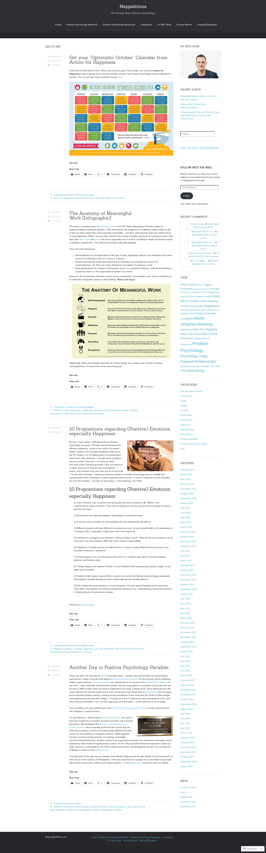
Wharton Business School (124, 679)
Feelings (78, 648)
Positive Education (189, 439)
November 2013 (188, 752)
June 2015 (185, 661)
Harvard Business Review (192, 310)
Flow (66, 410)
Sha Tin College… (199, 260)
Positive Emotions (135, 648)
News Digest (186, 434)
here (120, 77)
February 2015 (187, 680)
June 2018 (185, 512)
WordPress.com (188, 806)
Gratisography (87, 604)
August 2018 (186, 503)
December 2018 (188, 488)
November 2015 (188, 637)
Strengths (205, 366)
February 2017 (187, 565)
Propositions (76, 652)
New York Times (191, 334)
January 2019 (187, 484)
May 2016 (185, 608)
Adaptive (58, 648)
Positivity (117, 810)
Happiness (88, 648)
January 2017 (187, 570)
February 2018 (187, 532)
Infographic (75, 410)
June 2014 (185, 718)
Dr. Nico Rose (164, 24)
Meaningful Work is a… (202, 231)
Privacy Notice (184, 24)
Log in (183, 792)
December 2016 (188, 575)
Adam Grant (188, 284)
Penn (183, 338)
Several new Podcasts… (201, 253)
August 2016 (186, 594)
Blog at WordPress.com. (56, 837)
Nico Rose (120, 648)
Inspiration (146, 24)
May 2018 (185, 517)
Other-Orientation (112, 410)
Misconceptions (106, 648)
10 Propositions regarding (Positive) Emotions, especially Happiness (120, 431)
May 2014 (185, 723)
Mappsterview (187, 429)
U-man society (197, 224)
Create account (187, 787)
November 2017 (188, 546)
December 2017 (188, 541)
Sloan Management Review (90, 413)
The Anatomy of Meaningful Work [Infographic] (100, 215)
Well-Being (195, 371)
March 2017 (186, 560)
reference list (101, 750)
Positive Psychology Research (82, 24)
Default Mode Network (156, 682)
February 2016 (187, 623)
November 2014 (188, 694)
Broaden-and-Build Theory (94, 806)
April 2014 (185, 728)
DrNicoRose (56, 56)
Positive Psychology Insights (80, 194)
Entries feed (186, 797)
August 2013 (186, 766)
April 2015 (185, 670)
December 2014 (188, 690)
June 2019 (185, 479)
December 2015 (188, 632)
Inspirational (60, 194)
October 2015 (187, 642)
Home (58, 24)
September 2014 (188, 704)
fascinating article (107, 226)
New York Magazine (205, 329)
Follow (186, 196)
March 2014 (186, 733)
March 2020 (186, 474)
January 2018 (187, 536)
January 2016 (187, 627)
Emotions (89, 198)
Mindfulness (186, 329)
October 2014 (187, 699)
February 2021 (187, 469)
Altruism (200, 285)
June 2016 (185, 603)
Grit (192, 306)
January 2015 (187, 685)
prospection (151, 692)
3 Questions (186, 396)
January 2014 (187, 742)
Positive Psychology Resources (119, 24)
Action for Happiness (64, 198)
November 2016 (188, 579)
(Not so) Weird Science (191, 391)
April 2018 (185, 522)
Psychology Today (194, 356)
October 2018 (187, 493)
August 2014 (186, 709)
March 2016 (186, 618)
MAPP (104, 675)
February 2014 (187, 737)
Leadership (87, 410)
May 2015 (185, 666)
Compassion (195, 292)
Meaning (99, 198)
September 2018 (188, 498)
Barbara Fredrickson (111, 717)
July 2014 (185, 713)
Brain (77, 806)
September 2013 (188, 761)
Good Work (59, 407)
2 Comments (56, 65)
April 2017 (185, 556)
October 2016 (187, 584)
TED (183, 370)
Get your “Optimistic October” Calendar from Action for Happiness (118, 60)
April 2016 (185, 613)
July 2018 (185, 508)
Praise (125, 410)
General (184, 410)
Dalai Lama (135, 763)
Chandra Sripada (101, 682)
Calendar (79, 198)
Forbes (207, 296)
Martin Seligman (83, 810)
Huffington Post (212, 310)
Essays (183, 405)
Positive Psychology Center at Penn (129, 708)
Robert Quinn (195, 366)
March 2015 (186, 675)
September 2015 (188, 646)
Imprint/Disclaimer (207, 24)
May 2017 (185, 551)
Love (182, 318)
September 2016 (188, 589)
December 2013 (188, 747)
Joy (96, 648)
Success (215, 366)
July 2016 (185, 599)
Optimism (109, 198)
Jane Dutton (197, 313)
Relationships (69, 413)
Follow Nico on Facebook (199, 147)
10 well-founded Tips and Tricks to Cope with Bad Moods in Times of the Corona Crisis (200, 115)
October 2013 (187, 757)
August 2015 (186, 651)
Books (183, 400)
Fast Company (196, 296)
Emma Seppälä (209, 292)
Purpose (119, 198)
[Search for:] (197, 134)
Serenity (87, 652)
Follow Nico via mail (196, 167)
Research (184, 366)
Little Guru (185, 424)
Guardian (199, 306)
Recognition (55, 413)
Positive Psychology (59, 652)
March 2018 (186, 527)
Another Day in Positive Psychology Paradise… (119, 667)
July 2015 (185, 656)
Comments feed (188, 801)
